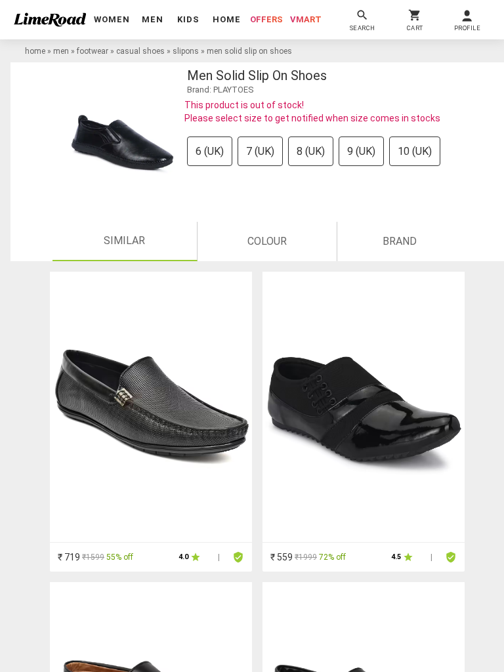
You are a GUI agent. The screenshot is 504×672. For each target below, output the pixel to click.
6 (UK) (210, 151)
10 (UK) (415, 151)
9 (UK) (361, 151)
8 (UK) (311, 151)
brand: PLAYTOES (220, 89)
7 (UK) (260, 151)
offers (266, 19)
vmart (306, 19)
